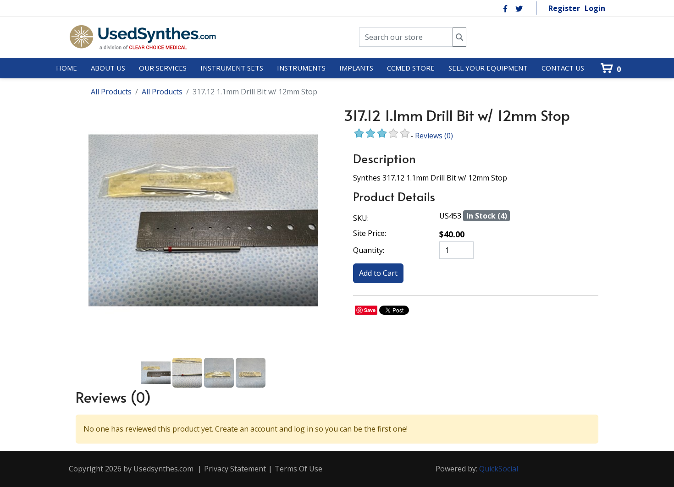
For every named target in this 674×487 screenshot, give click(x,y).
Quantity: (368, 250)
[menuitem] (66, 68)
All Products (111, 92)
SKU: (361, 218)
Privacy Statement (235, 469)
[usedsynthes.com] (142, 37)
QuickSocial (498, 469)
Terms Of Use (298, 469)
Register (564, 8)
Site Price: (369, 233)
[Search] (459, 37)
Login (595, 8)
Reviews (434, 136)
